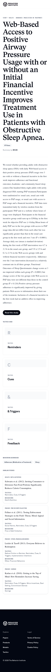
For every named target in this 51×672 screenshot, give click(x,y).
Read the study (11, 312)
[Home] (11, 4)
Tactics (5, 652)
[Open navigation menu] (47, 4)
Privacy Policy (32, 642)
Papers (5, 638)
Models (6, 647)
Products (6, 642)
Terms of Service (33, 638)
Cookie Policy (32, 647)
